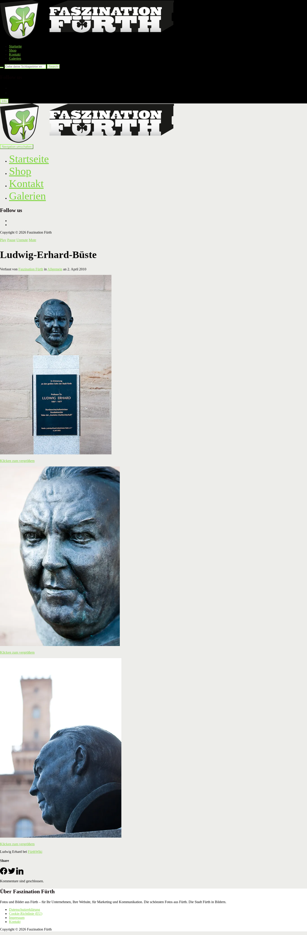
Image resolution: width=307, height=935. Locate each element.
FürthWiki (35, 852)
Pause (11, 240)
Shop (12, 50)
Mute (32, 240)
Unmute (22, 240)
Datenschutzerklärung (24, 909)
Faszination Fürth (30, 269)
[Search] (2, 67)
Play (3, 240)
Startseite (15, 46)
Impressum (16, 918)
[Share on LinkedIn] (19, 873)
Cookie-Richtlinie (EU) (25, 913)
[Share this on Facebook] (3, 873)
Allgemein (54, 269)
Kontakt (14, 54)
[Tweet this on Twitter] (11, 873)
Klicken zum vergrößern (17, 461)
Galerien (15, 58)
